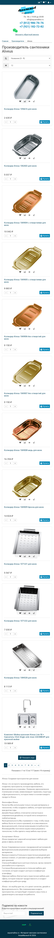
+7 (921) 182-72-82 (31, 26)
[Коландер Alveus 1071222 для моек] (27, 601)
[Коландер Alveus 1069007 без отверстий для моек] (27, 373)
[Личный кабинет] (49, 2)
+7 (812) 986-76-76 (32, 22)
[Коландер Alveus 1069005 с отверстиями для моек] (27, 259)
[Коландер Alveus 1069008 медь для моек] (27, 430)
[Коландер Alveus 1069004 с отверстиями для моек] (27, 202)
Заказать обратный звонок (27, 34)
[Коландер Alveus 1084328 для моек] (27, 657)
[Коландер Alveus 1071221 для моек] (27, 544)
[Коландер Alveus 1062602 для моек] (27, 146)
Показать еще (28, 758)
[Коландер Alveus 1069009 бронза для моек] (27, 487)
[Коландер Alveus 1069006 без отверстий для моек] (27, 316)
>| (38, 765)
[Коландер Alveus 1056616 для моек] (27, 89)
